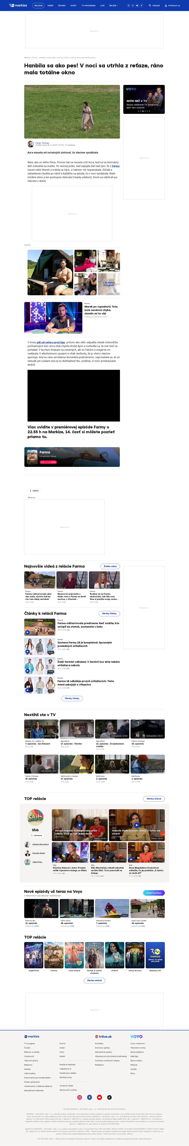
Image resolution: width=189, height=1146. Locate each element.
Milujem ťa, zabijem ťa (34, 741)
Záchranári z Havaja (69, 776)
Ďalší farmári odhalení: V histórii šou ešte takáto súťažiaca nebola (89, 664)
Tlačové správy (31, 1060)
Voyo (36, 926)
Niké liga (134, 1056)
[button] (138, 111)
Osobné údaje (66, 1086)
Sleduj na (48, 462)
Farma (34, 58)
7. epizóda (101, 923)
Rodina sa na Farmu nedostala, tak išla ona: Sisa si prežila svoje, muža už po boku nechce (103, 597)
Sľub (57, 828)
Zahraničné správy (103, 1052)
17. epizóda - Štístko (71, 744)
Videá (50, 5)
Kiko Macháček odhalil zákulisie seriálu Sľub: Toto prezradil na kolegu (107, 870)
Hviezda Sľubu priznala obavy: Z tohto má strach (136, 832)
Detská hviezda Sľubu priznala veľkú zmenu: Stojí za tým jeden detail (76, 832)
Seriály (133, 1069)
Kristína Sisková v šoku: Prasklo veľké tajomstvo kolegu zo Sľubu (70, 869)
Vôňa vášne (65, 921)
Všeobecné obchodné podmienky (111, 1056)
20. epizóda (138, 744)
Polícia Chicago (138, 741)
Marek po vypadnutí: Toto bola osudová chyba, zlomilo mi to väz (101, 310)
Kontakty (99, 1043)
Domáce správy (102, 1048)
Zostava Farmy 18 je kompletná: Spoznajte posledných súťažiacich (85, 644)
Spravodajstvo (137, 1052)
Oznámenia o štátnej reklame (38, 1086)
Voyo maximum (137, 1043)
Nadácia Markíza (67, 1064)
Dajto (62, 1048)
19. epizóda (31, 779)
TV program (29, 1043)
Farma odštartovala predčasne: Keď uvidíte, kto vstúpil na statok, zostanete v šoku (88, 625)
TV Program (88, 5)
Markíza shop (66, 1077)
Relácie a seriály (31, 1052)
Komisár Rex (30, 921)
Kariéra (27, 1069)
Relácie (38, 5)
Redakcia (99, 1065)
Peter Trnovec (42, 143)
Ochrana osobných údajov (107, 1060)
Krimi (62, 1052)
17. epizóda (67, 779)
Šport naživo (136, 1060)
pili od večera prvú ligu (50, 342)
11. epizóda (31, 923)
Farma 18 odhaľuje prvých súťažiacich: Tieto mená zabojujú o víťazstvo (86, 683)
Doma (62, 1043)
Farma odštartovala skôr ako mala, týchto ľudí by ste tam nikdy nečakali (38, 596)
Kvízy (74, 5)
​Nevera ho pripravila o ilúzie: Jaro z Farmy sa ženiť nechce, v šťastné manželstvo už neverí (72, 597)
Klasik (62, 1056)
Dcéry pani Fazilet (139, 921)
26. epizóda (138, 923)
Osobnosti (29, 1056)
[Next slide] (162, 908)
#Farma (31, 497)
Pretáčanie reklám (68, 1073)
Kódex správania (32, 1082)
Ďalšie (112, 5)
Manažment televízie (34, 1090)
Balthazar (100, 776)
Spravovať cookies (68, 1090)
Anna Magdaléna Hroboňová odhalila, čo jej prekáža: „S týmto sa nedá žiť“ (146, 870)
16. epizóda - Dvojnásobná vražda (110, 745)
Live (102, 5)
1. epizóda (137, 779)
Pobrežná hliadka (103, 921)
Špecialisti (65, 741)
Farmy (116, 166)
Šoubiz (62, 5)
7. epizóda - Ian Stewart (37, 744)
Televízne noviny (137, 1048)
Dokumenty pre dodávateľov (37, 1078)
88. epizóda (67, 923)
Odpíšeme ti (65, 1069)
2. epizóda (101, 779)
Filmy (132, 1073)
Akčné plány (30, 1073)
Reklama (28, 1065)
